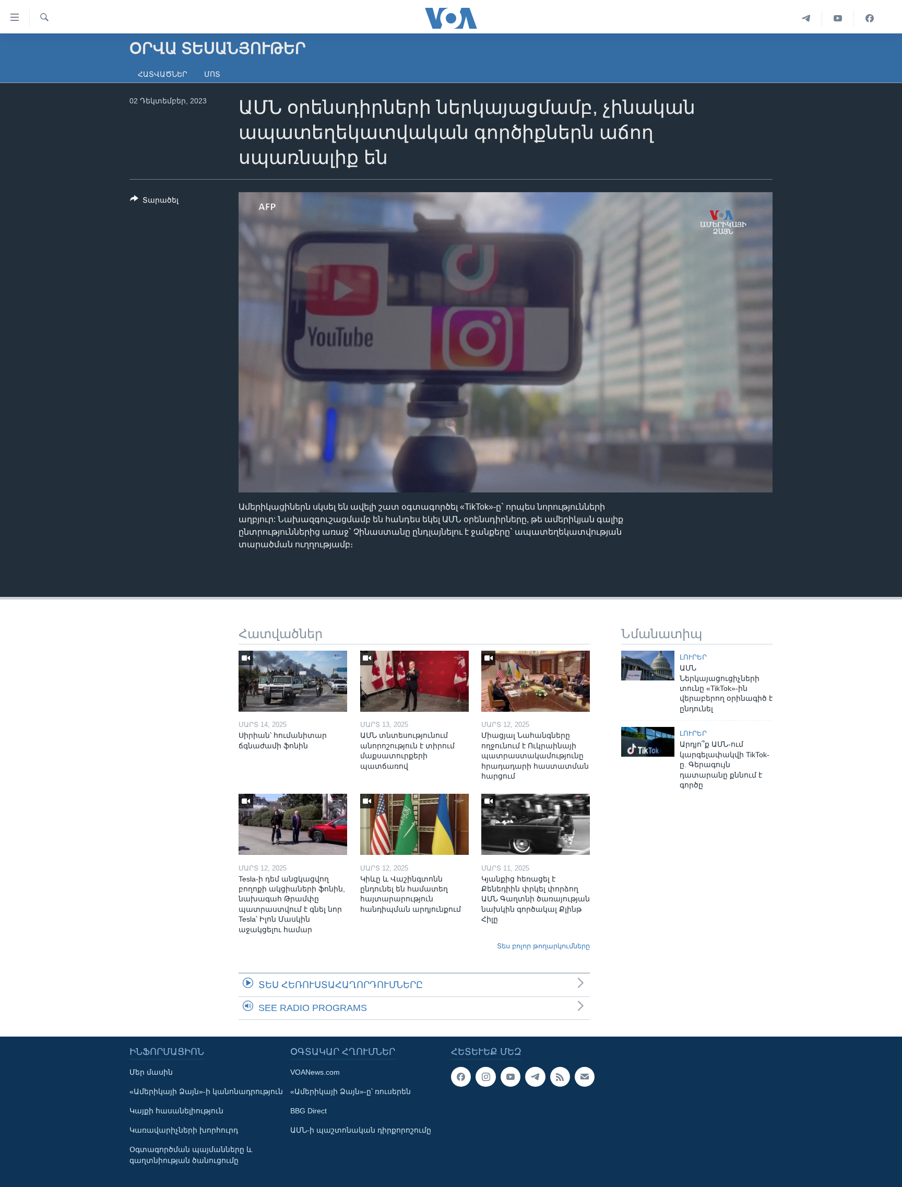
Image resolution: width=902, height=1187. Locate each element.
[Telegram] (806, 18)
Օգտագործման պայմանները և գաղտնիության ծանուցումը (190, 1155)
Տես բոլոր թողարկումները (543, 946)
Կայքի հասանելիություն (176, 1111)
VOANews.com (315, 1072)
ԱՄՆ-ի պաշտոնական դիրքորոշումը (360, 1130)
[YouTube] (838, 18)
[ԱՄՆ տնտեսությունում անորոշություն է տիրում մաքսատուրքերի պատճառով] (414, 681)
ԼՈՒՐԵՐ (693, 657)
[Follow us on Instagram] (485, 1077)
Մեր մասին (151, 1072)
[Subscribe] (585, 1077)
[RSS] (560, 1077)
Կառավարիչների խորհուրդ (183, 1130)
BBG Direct (308, 1111)
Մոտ (212, 74)
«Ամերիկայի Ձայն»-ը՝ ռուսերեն (350, 1091)
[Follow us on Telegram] (535, 1077)
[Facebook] (869, 18)
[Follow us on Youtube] (510, 1077)
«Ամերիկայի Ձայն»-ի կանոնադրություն (206, 1091)
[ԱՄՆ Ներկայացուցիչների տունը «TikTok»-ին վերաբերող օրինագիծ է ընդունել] (647, 665)
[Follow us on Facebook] (461, 1077)
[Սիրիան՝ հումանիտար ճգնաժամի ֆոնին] (293, 681)
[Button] (154, 201)
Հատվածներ (162, 74)
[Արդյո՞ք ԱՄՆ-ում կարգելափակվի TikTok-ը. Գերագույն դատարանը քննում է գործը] (647, 742)
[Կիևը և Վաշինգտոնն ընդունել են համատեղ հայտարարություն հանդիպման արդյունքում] (414, 824)
